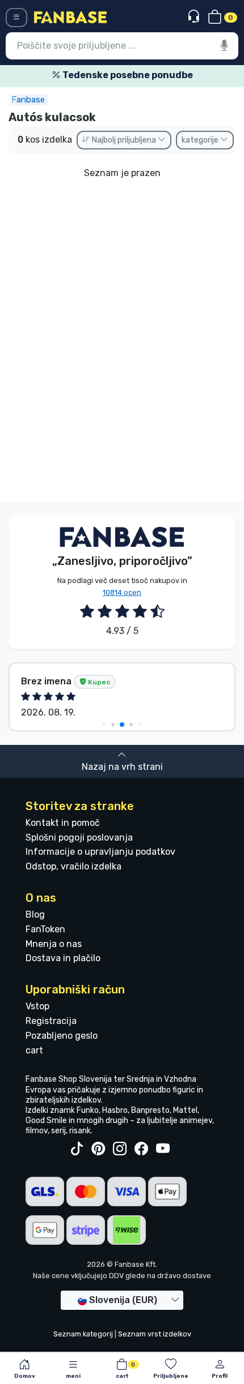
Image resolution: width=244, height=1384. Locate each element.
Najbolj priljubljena (124, 140)
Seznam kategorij (83, 1334)
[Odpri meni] (16, 17)
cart (34, 1050)
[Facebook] (141, 1149)
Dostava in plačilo (63, 958)
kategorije (201, 140)
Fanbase (28, 100)
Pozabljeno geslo (62, 1035)
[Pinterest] (98, 1149)
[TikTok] (76, 1149)
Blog (35, 914)
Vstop (37, 1006)
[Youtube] (163, 1149)
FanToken (45, 929)
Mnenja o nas (54, 944)
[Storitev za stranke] (195, 16)
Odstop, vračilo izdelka (73, 866)
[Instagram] (120, 1149)
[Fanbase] (70, 16)
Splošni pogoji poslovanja (79, 837)
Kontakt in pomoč (63, 822)
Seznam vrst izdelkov (154, 1334)
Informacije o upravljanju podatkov (100, 851)
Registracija (51, 1020)
